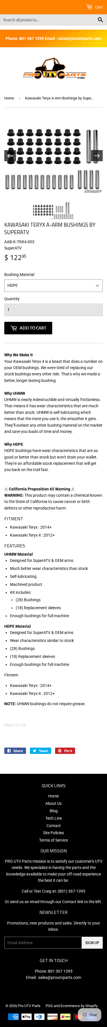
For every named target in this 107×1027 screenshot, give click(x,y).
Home (9, 98)
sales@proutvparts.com (59, 977)
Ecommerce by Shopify (79, 1006)
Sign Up (92, 943)
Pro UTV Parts (29, 1006)
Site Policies (53, 832)
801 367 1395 (60, 971)
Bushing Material (19, 274)
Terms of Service (53, 840)
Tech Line (53, 818)
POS (49, 1006)
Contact (54, 825)
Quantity (12, 298)
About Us (53, 803)
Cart (98, 7)
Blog (54, 811)
